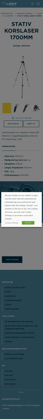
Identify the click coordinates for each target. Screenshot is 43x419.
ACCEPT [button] (28, 223)
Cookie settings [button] (11, 223)
